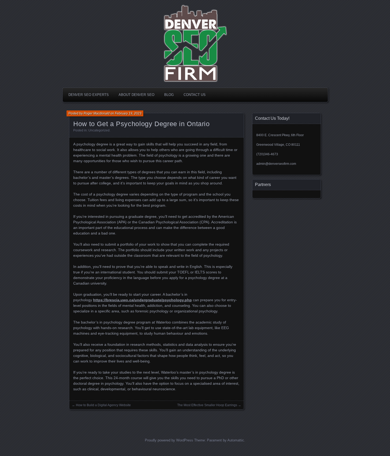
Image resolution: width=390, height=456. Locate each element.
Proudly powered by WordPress (169, 440)
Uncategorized (99, 130)
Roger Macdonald (97, 113)
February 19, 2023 (128, 113)
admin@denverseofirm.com (276, 164)
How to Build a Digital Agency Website (103, 405)
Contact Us (195, 95)
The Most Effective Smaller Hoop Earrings (207, 405)
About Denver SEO (136, 95)
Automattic (235, 440)
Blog (169, 95)
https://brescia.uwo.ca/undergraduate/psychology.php (142, 300)
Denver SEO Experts (88, 95)
